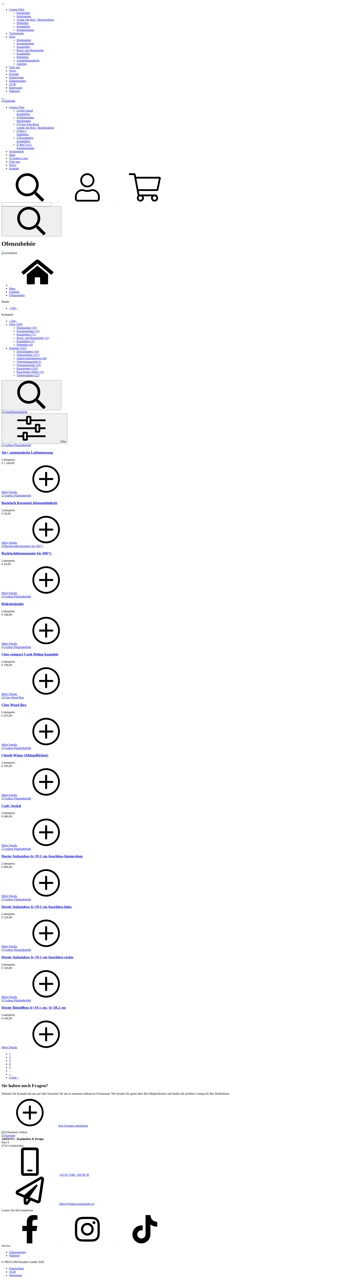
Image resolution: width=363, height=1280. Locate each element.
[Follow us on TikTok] (144, 1242)
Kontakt (14, 74)
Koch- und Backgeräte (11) (33, 338)
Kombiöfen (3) (25, 341)
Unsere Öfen (16, 9)
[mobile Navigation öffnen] (3, 98)
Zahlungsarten (17, 80)
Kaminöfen (23, 13)
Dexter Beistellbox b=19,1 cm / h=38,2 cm (34, 1008)
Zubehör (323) (17, 348)
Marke (5, 301)
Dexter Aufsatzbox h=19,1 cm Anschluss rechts (37, 957)
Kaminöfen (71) (26, 334)
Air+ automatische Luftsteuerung (27, 452)
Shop (12, 36)
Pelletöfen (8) (25, 344)
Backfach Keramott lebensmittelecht (29, 503)
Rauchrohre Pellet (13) (30, 372)
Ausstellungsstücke (28, 60)
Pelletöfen (23, 23)
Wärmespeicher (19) (29, 365)
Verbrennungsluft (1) (29, 361)
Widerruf (14, 91)
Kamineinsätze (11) (28, 331)
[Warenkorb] (144, 200)
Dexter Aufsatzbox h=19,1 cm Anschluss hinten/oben (42, 856)
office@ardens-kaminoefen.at (76, 1203)
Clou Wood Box (14, 705)
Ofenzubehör (17, 295)
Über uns (14, 67)
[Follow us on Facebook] (30, 1242)
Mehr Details (10, 492)
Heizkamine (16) (27, 327)
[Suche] (30, 200)
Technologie (16, 33)
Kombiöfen (23, 26)
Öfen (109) (15, 324)
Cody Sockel (11, 806)
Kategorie (7, 314)
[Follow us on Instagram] (87, 1242)
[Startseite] (8, 100)
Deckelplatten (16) (28, 351)
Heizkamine (24, 16)
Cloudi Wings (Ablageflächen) (25, 755)
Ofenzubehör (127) (28, 355)
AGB (12, 84)
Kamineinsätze (25, 30)
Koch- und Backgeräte (30, 50)
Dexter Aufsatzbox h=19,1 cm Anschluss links (37, 907)
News (12, 70)
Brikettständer (13, 604)
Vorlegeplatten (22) (28, 375)
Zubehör (22, 63)
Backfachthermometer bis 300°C (27, 553)
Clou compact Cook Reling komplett (30, 654)
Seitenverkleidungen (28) (32, 358)
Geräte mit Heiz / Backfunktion (35, 19)
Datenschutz (16, 77)
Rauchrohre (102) (27, 368)
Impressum (15, 87)
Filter (63, 441)
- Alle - (13, 308)
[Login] (87, 200)
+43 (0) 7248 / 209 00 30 (74, 1174)
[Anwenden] (31, 221)
